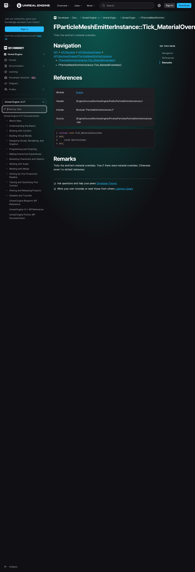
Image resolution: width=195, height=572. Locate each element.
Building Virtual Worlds (20, 135)
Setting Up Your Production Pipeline (23, 175)
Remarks (167, 62)
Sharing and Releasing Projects (25, 190)
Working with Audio (19, 164)
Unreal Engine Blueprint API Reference (23, 202)
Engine (79, 92)
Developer (63, 17)
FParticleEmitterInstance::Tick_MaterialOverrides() (86, 60)
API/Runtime (68, 52)
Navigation (167, 53)
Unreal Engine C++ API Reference (26, 209)
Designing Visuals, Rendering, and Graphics (26, 142)
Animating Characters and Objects (26, 159)
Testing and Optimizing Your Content (23, 184)
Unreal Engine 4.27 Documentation (21, 116)
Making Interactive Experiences (25, 154)
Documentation (75, 17)
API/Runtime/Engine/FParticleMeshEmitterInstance (83, 56)
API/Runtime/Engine (89, 52)
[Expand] (7, 120)
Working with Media (19, 168)
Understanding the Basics (22, 126)
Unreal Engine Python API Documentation (22, 216)
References (168, 57)
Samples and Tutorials (20, 195)
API (56, 52)
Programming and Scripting (23, 149)
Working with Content (20, 130)
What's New (15, 120)
